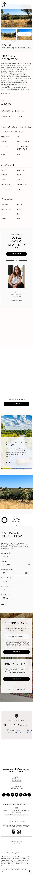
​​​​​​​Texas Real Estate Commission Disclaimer (16, 815)
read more (9, 462)
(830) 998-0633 (17, 301)
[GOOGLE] (25, 795)
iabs (16, 807)
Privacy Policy (16, 843)
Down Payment (5, 570)
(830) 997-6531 (21, 689)
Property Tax (5, 578)
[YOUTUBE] (16, 795)
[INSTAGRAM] (8, 795)
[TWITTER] (21, 795)
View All (24, 34)
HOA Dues (4, 594)
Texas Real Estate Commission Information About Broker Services (16, 811)
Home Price (4, 553)
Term (2, 561)
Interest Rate (5, 586)
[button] (16, 679)
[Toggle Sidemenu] (30, 4)
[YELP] (29, 795)
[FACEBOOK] (4, 795)
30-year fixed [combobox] (7, 565)
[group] (16, 740)
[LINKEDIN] (12, 795)
